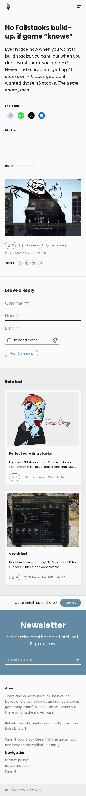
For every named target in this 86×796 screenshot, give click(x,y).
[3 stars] (25, 166)
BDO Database (17, 766)
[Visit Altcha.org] (55, 340)
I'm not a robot (25, 340)
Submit (70, 603)
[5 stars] (33, 166)
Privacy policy (16, 760)
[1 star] (17, 166)
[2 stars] (21, 166)
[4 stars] (30, 166)
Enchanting (58, 245)
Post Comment (21, 353)
